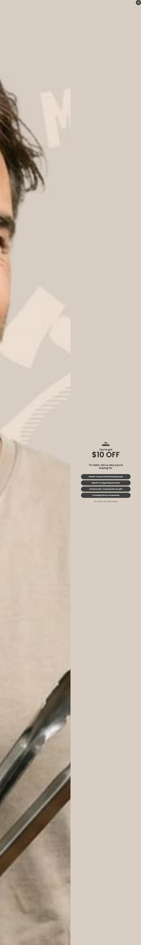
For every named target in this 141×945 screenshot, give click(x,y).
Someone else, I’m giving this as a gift (105, 489)
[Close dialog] (138, 2)
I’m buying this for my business (105, 495)
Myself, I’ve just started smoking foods (106, 476)
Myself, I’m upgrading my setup (106, 483)
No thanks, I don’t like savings (105, 501)
